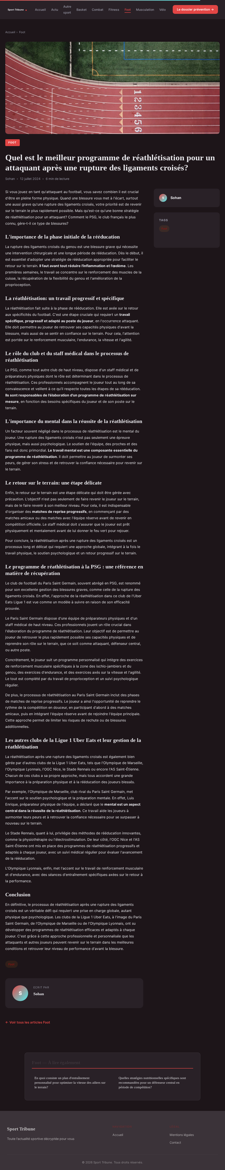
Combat (97, 9)
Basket (81, 9)
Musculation (145, 9)
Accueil (40, 9)
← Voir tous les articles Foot (27, 1022)
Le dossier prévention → (195, 9)
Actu (54, 9)
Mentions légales (182, 1135)
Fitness (114, 9)
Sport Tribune (21, 1128)
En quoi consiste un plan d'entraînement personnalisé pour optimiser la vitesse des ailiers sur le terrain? (69, 1082)
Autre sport (67, 9)
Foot (128, 9)
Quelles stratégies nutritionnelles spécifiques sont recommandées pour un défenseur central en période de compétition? (152, 1082)
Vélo (162, 9)
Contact (175, 1142)
